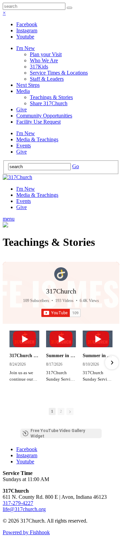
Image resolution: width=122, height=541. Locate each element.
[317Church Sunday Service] (24, 339)
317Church (61, 291)
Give (21, 109)
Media (23, 91)
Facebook (26, 24)
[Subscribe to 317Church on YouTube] (61, 313)
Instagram (26, 30)
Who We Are (44, 60)
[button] (10, 362)
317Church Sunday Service (24, 355)
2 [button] (61, 411)
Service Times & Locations (59, 73)
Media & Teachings (37, 139)
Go (75, 166)
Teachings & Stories (51, 97)
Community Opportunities (44, 115)
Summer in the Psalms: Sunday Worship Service (61, 355)
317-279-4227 (18, 503)
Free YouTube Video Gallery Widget (57, 433)
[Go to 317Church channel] (61, 274)
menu (9, 219)
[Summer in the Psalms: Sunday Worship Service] (61, 339)
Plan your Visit (46, 54)
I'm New (25, 48)
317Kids (39, 66)
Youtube (25, 36)
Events (23, 145)
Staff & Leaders (47, 79)
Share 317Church (48, 103)
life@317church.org (24, 509)
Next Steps (28, 85)
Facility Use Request (38, 122)
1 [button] (52, 411)
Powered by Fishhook (26, 532)
